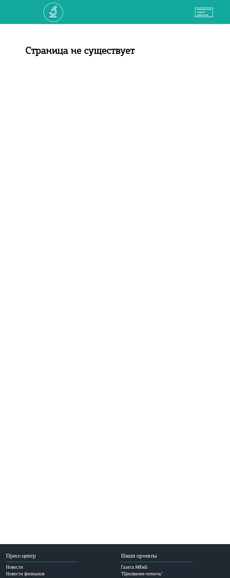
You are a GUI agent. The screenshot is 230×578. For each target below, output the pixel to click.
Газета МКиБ (134, 567)
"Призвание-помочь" (142, 573)
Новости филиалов (25, 573)
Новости (14, 567)
